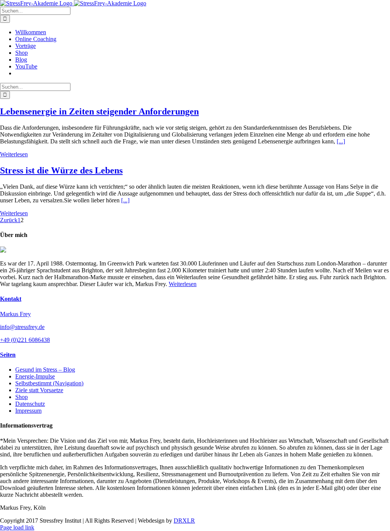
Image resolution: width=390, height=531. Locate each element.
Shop (21, 397)
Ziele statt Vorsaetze (39, 390)
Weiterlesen (14, 154)
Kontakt (10, 299)
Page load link (17, 527)
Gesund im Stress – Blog (45, 369)
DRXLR (184, 520)
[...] (341, 141)
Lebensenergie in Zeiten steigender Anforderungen (99, 111)
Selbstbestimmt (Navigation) (49, 383)
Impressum (28, 410)
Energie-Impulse (35, 376)
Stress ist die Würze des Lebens (61, 170)
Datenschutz (30, 404)
